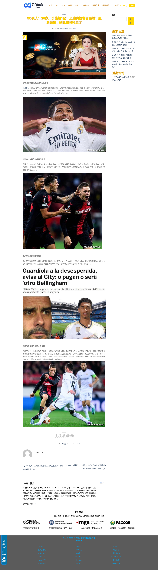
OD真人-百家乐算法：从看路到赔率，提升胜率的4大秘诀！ (123, 64)
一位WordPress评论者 (120, 77)
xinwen (73, 28)
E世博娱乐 (41, 553)
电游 (76, 5)
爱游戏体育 (116, 553)
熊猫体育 (116, 550)
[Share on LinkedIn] (72, 436)
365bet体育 (116, 563)
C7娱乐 (41, 546)
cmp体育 (42, 556)
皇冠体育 (116, 560)
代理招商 (105, 5)
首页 (4, 541)
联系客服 (4, 554)
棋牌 (63, 5)
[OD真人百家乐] (33, 5)
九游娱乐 (116, 546)
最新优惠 (95, 5)
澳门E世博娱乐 (116, 556)
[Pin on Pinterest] (68, 436)
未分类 (64, 14)
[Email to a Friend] (64, 436)
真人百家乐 (42, 550)
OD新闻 (116, 5)
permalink (78, 444)
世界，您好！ (117, 80)
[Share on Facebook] (56, 436)
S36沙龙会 (42, 563)
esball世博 (41, 560)
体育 (50, 5)
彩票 (70, 5)
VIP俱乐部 (85, 5)
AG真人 (79, 546)
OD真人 (26, 88)
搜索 (113, 15)
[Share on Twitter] (60, 436)
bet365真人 (79, 556)
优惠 (4, 548)
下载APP (4, 561)
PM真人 (79, 553)
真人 (57, 5)
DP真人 (79, 560)
